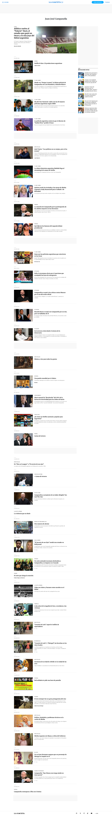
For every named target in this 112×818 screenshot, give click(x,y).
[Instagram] (76, 813)
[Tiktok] (87, 813)
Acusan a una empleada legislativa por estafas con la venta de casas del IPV (91, 81)
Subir (97, 813)
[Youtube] (91, 813)
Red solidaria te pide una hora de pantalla (47, 680)
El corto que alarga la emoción (23, 575)
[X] (80, 813)
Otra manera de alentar (41, 524)
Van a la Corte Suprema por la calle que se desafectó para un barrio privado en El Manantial (91, 103)
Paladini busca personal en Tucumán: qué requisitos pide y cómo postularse (91, 74)
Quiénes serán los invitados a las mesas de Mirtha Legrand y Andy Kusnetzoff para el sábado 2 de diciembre (50, 189)
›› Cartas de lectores (40, 476)
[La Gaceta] (56, 2)
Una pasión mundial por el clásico (45, 378)
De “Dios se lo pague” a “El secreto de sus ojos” (29, 464)
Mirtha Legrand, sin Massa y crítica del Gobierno (50, 736)
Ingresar (108, 2)
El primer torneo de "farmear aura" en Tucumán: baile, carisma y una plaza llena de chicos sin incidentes (91, 89)
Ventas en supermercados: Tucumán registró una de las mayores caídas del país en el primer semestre (91, 110)
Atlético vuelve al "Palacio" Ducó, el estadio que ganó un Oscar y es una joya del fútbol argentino (24, 33)
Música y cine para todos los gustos (45, 359)
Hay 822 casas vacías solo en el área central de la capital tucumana (91, 95)
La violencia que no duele (22, 513)
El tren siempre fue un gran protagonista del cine (50, 699)
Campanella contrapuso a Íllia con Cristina (27, 791)
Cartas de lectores (40, 436)
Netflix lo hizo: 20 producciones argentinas (48, 63)
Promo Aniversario (98, 2)
